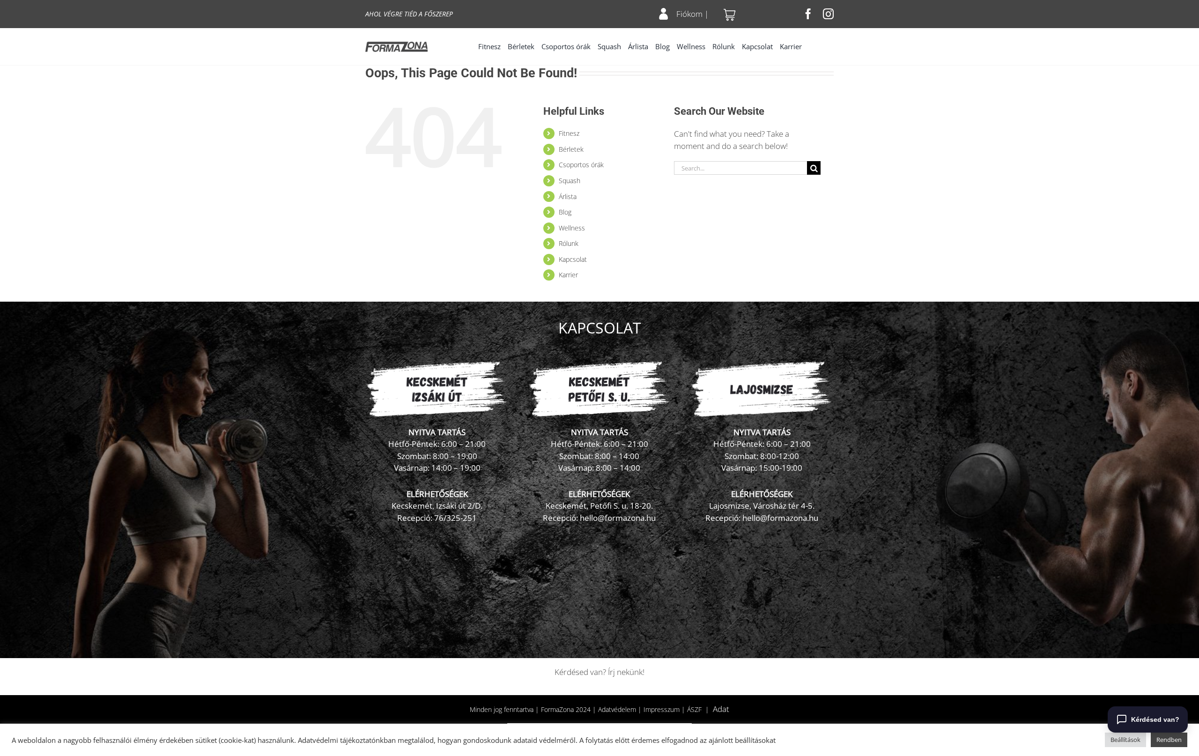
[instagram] (828, 13)
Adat (721, 709)
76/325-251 (455, 517)
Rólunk (568, 243)
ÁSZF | (700, 709)
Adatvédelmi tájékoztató (337, 740)
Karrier (568, 274)
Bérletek (571, 149)
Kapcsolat (573, 259)
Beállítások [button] (1125, 739)
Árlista (568, 196)
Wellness (572, 227)
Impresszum (662, 709)
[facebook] (808, 13)
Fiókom (689, 13)
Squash (569, 180)
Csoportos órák (581, 164)
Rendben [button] (1169, 739)
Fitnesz (569, 133)
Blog (565, 212)
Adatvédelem (617, 709)
